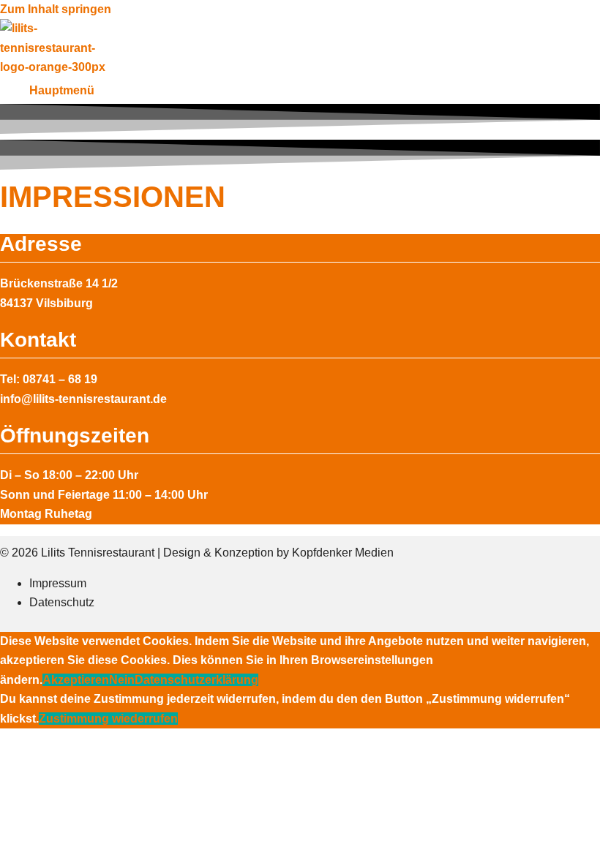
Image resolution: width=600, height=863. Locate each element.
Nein (122, 680)
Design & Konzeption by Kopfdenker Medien (278, 552)
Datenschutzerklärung (196, 680)
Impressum (57, 583)
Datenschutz (61, 602)
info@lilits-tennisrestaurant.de (83, 399)
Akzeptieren (75, 680)
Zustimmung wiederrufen (108, 718)
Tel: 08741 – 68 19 (48, 379)
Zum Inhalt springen (55, 9)
